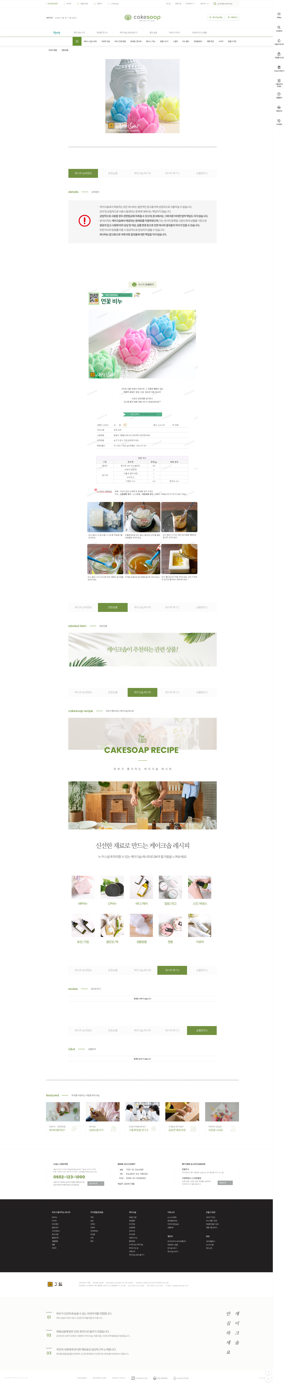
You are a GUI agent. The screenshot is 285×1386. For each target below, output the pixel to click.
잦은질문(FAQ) (172, 1220)
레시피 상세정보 (83, 173)
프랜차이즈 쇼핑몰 (199, 32)
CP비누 (54, 1220)
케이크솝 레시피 (142, 173)
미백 (91, 1217)
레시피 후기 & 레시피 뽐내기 (176, 1241)
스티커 (220, 41)
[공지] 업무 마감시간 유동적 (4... (67, 18)
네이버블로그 (210, 1241)
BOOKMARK (52, 3)
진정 (91, 1237)
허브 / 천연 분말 (120, 41)
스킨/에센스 (56, 1231)
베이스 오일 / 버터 (90, 41)
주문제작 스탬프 (172, 1244)
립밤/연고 (55, 1227)
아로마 (54, 1248)
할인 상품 (153, 32)
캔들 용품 (64, 50)
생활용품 (55, 1241)
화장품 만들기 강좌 (212, 1224)
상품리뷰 (170, 1227)
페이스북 (209, 1248)
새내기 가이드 (174, 32)
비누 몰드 (185, 41)
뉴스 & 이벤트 (171, 1217)
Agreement (82, 1378)
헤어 (91, 1241)
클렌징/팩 (55, 1237)
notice (49, 17)
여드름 (92, 1234)
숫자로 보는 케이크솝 (136, 1244)
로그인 (168, 3)
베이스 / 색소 (150, 41)
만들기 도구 (164, 41)
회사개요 (132, 1224)
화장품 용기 (198, 41)
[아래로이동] (268, 1379)
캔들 (53, 1244)
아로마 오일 (105, 41)
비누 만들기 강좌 (211, 1220)
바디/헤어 (55, 1224)
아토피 (92, 1227)
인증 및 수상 (133, 1237)
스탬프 (175, 41)
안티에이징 (94, 1231)
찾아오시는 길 (133, 1248)
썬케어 (92, 1224)
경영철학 (132, 1220)
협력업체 (132, 1241)
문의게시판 (95, 1183)
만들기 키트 (232, 41)
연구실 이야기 (172, 1248)
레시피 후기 (172, 173)
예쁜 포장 (210, 41)
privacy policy (118, 1378)
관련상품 (113, 173)
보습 (91, 1220)
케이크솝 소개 (79, 32)
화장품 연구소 (102, 32)
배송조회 (225, 1182)
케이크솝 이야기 (172, 1251)
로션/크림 (55, 1234)
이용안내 (132, 1251)
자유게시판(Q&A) (173, 1224)
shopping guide (99, 1378)
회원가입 (178, 3)
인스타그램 (209, 1244)
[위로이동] (268, 1372)
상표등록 (132, 1227)
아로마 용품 (52, 50)
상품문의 (201, 173)
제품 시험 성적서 (211, 1227)
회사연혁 (132, 1234)
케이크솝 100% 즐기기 (129, 32)
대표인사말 (132, 1217)
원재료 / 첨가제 (135, 41)
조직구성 (132, 1231)
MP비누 (54, 1217)
